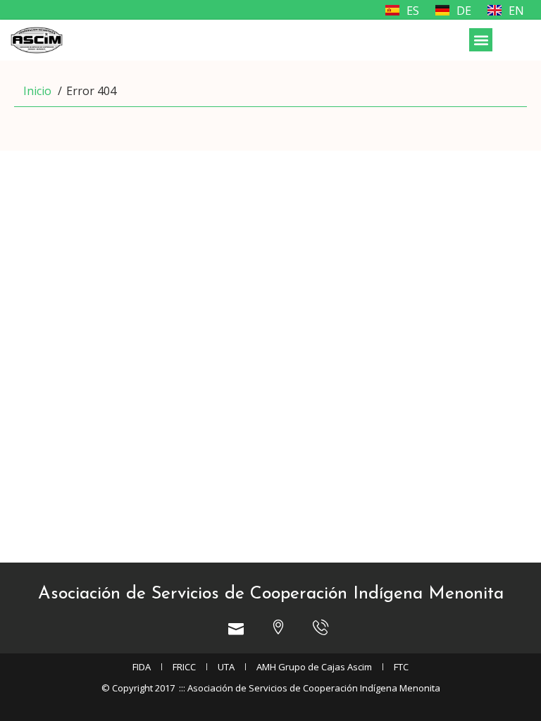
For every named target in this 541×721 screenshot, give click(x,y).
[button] (480, 39)
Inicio (37, 91)
